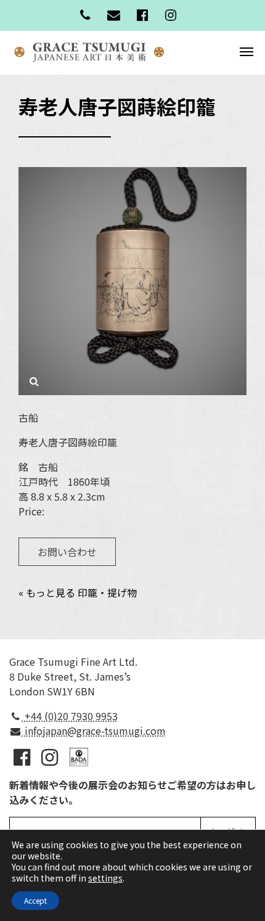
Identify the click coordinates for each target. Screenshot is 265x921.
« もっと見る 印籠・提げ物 (77, 592)
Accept (35, 900)
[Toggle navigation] (246, 51)
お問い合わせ (67, 551)
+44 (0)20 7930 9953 (70, 715)
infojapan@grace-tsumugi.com (94, 730)
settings (105, 877)
